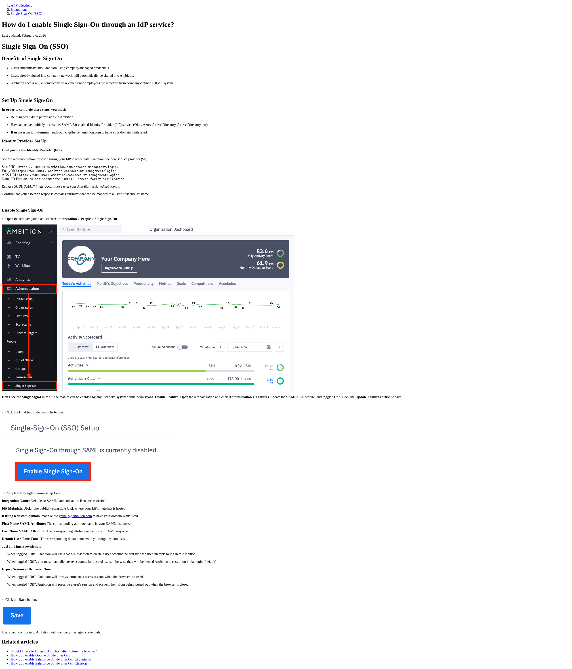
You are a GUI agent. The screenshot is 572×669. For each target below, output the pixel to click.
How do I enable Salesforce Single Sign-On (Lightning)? (51, 659)
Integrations (19, 9)
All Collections (21, 5)
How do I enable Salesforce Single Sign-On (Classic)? (49, 663)
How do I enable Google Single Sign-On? (40, 655)
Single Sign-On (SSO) (26, 13)
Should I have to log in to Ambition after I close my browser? (54, 651)
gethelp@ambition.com (75, 516)
